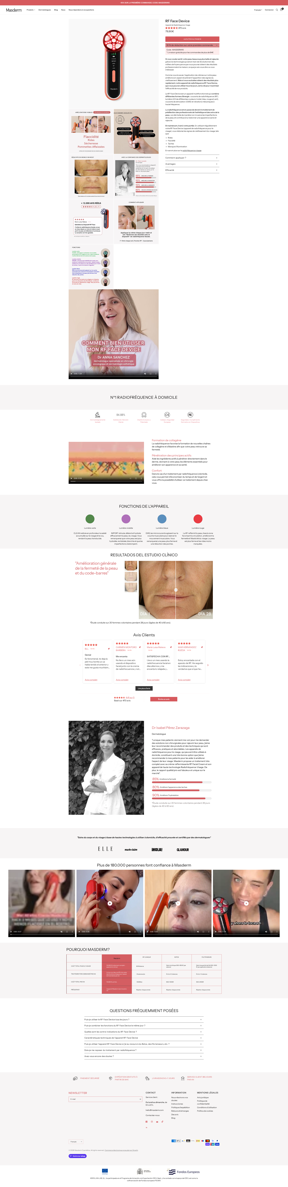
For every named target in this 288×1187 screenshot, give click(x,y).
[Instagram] (153, 1121)
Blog (56, 10)
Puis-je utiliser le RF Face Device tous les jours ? (106, 1019)
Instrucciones (177, 1104)
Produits (30, 10)
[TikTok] (164, 1121)
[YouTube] (158, 1122)
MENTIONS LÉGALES (207, 1093)
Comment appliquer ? (175, 158)
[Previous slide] (80, 665)
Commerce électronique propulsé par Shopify (121, 1150)
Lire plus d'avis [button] (144, 688)
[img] (91, 645)
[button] (171, 28)
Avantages (170, 164)
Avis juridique (203, 1097)
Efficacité (169, 170)
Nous (63, 10)
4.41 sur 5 (130, 697)
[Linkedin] (148, 1127)
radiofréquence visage (191, 150)
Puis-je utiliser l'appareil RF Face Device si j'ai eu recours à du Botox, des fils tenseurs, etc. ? (127, 1044)
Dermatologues (44, 10)
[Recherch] (277, 9)
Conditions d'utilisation (207, 1107)
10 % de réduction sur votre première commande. (189, 45)
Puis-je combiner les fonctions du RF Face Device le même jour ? (114, 1025)
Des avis (174, 1114)
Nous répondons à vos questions (81, 10)
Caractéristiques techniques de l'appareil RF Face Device (111, 1038)
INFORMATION (178, 1093)
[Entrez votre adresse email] (140, 1099)
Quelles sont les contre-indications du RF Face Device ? (110, 1032)
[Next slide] (208, 665)
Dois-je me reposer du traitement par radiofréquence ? (110, 1050)
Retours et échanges (180, 1111)
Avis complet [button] (91, 680)
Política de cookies (205, 1111)
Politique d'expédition (180, 1107)
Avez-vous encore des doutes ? (99, 1056)
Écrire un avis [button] (163, 699)
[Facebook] (148, 1121)
